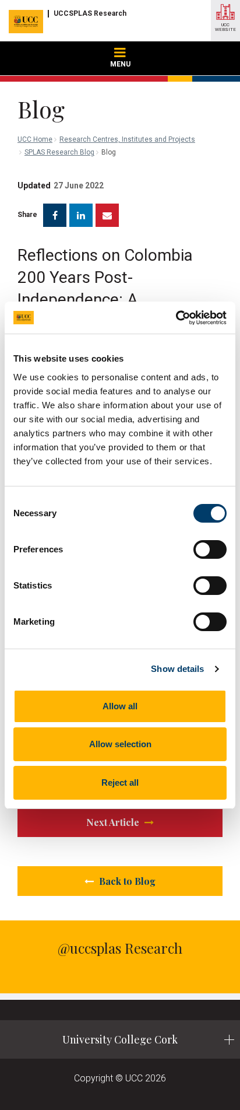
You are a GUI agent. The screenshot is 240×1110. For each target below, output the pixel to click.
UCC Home (34, 139)
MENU (120, 64)
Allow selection (120, 744)
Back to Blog (126, 881)
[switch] (210, 549)
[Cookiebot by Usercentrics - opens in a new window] (176, 317)
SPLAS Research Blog (59, 152)
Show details (177, 669)
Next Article (114, 822)
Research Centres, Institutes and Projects (127, 139)
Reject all (120, 782)
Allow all (120, 706)
